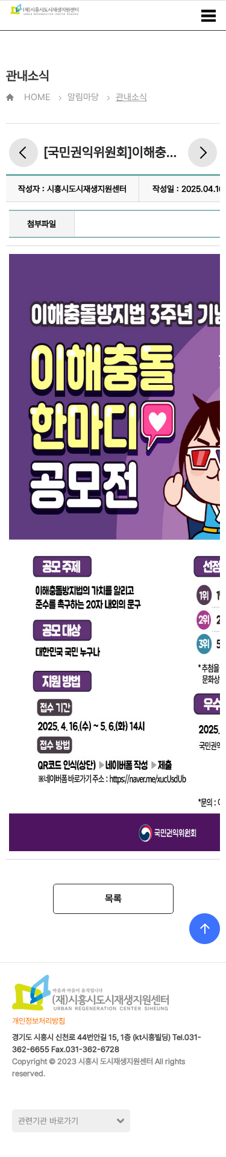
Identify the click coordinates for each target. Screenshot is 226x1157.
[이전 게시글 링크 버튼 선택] (23, 152)
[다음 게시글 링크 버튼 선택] (202, 152)
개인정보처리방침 (38, 1020)
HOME (37, 97)
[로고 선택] (44, 9)
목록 (113, 898)
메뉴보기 (208, 15)
